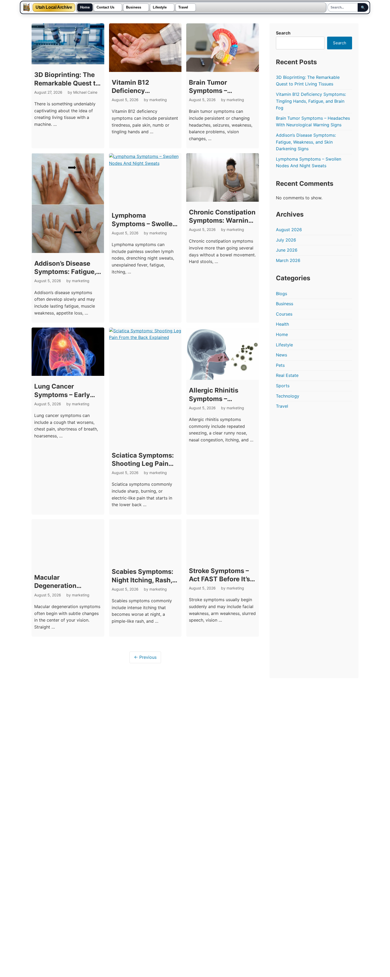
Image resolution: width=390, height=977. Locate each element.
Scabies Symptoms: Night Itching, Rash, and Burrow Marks (142, 538)
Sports (282, 385)
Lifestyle (160, 7)
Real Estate (287, 375)
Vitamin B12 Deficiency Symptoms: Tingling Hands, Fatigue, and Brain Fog (311, 101)
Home (85, 7)
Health (282, 324)
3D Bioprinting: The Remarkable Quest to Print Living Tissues (66, 83)
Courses (284, 314)
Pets (280, 365)
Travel (183, 7)
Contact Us (105, 7)
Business (133, 7)
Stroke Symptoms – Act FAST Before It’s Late (219, 538)
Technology (287, 396)
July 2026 (286, 240)
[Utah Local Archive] (26, 7)
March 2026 (288, 260)
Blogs (281, 293)
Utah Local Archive (54, 7)
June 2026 (286, 250)
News (281, 355)
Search (283, 33)
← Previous (145, 609)
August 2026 (289, 229)
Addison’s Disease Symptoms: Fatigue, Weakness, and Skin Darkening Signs (306, 141)
